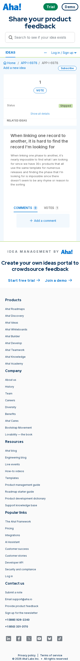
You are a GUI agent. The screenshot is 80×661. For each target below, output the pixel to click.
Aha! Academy (14, 363)
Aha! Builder (12, 336)
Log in (9, 576)
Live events (12, 464)
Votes (51, 208)
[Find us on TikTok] (59, 638)
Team (8, 393)
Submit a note (13, 592)
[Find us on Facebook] (18, 638)
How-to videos (14, 471)
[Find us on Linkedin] (8, 638)
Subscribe (67, 68)
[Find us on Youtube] (39, 638)
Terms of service (51, 655)
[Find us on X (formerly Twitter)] (29, 638)
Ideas (10, 52)
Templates (12, 478)
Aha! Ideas (11, 322)
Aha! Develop (13, 343)
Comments (25, 208)
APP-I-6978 (29, 63)
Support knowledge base (21, 505)
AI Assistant (12, 542)
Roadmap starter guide (19, 491)
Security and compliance (20, 569)
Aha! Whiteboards (16, 329)
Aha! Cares (12, 420)
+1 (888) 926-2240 (17, 619)
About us (10, 379)
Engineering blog (15, 457)
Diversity (10, 407)
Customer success (17, 548)
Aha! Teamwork (15, 350)
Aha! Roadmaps (15, 309)
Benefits (10, 414)
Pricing (9, 528)
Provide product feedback (21, 606)
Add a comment (45, 220)
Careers (10, 400)
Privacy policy (27, 655)
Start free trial (24, 280)
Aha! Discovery (14, 315)
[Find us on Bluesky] (49, 638)
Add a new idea (14, 68)
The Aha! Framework (18, 521)
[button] (45, 53)
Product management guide (22, 484)
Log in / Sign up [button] (62, 52)
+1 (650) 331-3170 (16, 626)
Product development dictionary (25, 498)
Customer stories (16, 555)
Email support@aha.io (18, 599)
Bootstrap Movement (18, 427)
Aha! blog (11, 450)
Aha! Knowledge (15, 356)
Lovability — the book (18, 434)
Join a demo (58, 280)
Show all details (40, 113)
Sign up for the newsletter (21, 612)
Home (11, 63)
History (9, 386)
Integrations (12, 535)
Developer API (14, 562)
